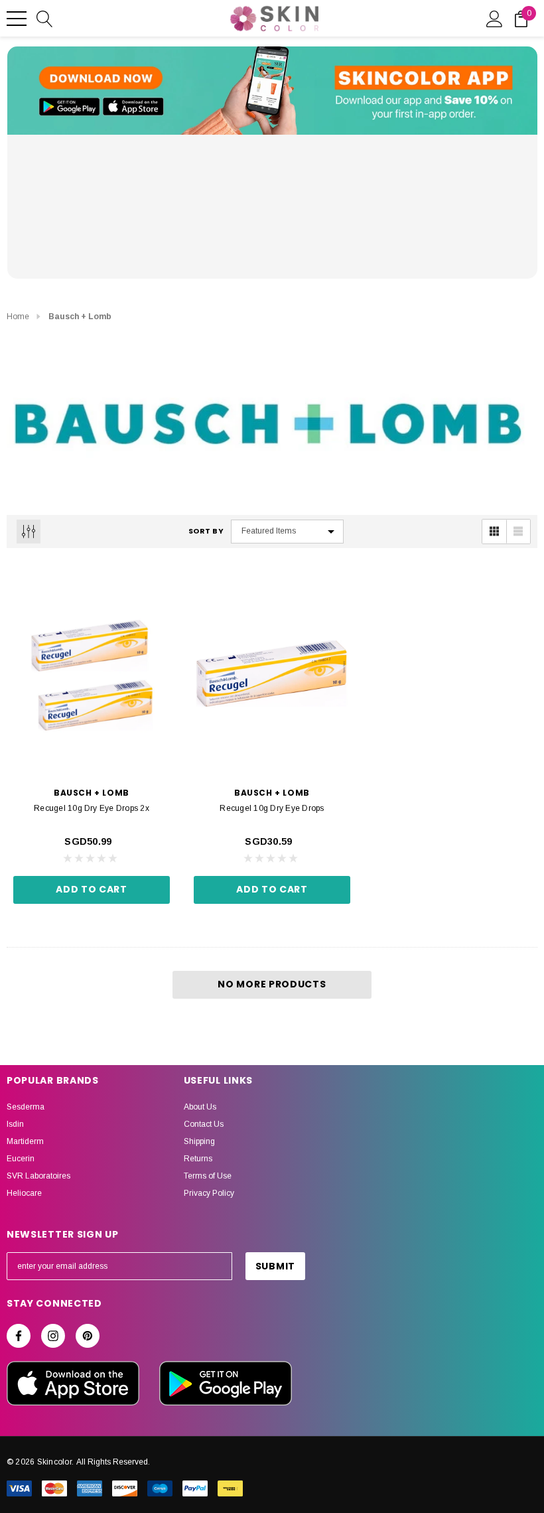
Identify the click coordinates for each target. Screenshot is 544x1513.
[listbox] (287, 531)
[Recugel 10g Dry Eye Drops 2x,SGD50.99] (91, 673)
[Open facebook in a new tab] (19, 1336)
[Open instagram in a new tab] (53, 1336)
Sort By (206, 531)
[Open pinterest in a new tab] (88, 1336)
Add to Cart (91, 889)
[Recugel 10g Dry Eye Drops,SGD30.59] (272, 673)
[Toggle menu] (17, 19)
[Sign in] (494, 18)
